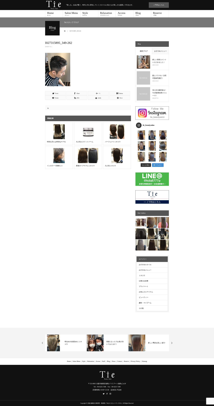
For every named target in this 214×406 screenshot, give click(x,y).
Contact (119, 361)
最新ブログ (144, 51)
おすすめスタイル (145, 264)
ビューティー (143, 297)
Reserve (157, 13)
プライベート (143, 286)
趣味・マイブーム (145, 303)
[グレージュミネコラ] (163, 245)
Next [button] (172, 343)
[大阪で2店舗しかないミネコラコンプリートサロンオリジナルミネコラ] (140, 222)
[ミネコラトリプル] (140, 233)
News (113, 361)
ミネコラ (142, 275)
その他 (141, 308)
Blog (138, 13)
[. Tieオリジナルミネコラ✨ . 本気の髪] (141, 146)
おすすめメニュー (160, 51)
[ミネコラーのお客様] (152, 245)
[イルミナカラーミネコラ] (152, 233)
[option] (65, 343)
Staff (103, 361)
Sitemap (144, 361)
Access (121, 13)
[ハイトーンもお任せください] (152, 222)
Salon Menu (71, 13)
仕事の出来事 (143, 281)
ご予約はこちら (158, 5)
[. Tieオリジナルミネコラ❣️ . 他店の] (152, 157)
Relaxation (106, 13)
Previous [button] (42, 343)
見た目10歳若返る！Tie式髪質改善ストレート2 (159, 92)
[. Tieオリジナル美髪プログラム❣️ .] (141, 135)
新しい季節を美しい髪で (156, 343)
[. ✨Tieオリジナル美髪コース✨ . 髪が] (152, 146)
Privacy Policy (135, 361)
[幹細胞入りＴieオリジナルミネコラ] (163, 222)
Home (50, 13)
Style (85, 13)
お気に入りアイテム (146, 292)
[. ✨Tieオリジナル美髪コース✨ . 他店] (152, 135)
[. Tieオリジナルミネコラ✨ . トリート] (163, 157)
